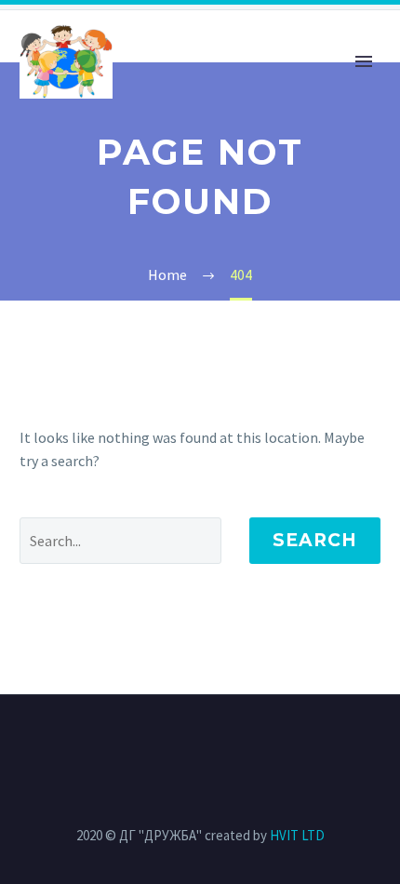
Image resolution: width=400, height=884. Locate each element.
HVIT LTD (297, 835)
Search (315, 540)
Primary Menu (363, 61)
